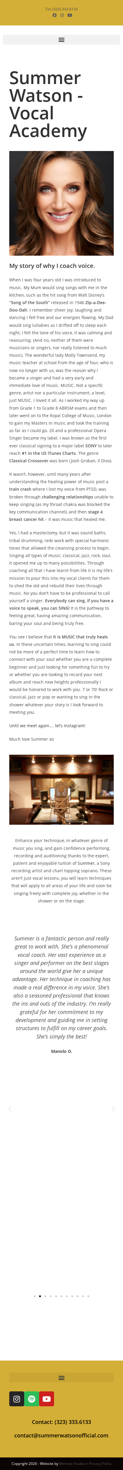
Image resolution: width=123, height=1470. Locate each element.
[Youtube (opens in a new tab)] (69, 15)
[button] (61, 40)
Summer (86, 863)
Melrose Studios (72, 1463)
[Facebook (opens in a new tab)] (55, 15)
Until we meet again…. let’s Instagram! (47, 725)
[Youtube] (46, 1398)
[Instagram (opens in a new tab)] (62, 15)
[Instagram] (16, 1398)
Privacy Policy (100, 1463)
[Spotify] (31, 1398)
